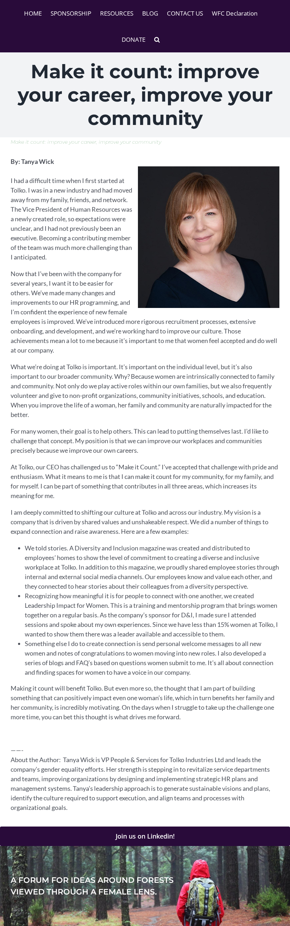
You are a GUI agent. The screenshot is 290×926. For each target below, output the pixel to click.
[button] (157, 39)
